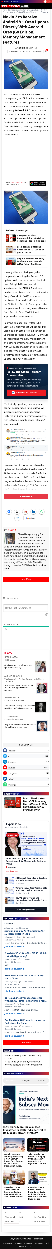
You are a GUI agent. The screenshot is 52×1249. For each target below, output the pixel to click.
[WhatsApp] (41, 511)
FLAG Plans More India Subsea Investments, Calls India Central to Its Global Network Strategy (24, 1129)
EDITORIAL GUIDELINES (23, 1243)
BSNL (21, 1217)
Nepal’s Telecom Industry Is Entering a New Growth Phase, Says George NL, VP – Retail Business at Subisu (13, 1160)
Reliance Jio (9, 1221)
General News (39, 1221)
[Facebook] (9, 511)
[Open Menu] (48, 6)
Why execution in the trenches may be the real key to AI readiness (20, 725)
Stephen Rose (11, 716)
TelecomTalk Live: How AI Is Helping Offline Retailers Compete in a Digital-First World (37, 1159)
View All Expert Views (26, 909)
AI (20, 1221)
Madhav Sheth (11, 697)
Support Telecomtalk (12, 1)
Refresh (9, 923)
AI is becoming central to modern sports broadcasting (18, 666)
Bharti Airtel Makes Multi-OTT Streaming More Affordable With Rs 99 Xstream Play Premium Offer (35, 804)
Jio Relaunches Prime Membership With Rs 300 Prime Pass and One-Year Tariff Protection (24, 999)
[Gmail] (25, 511)
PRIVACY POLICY (26, 1246)
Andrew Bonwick (13, 676)
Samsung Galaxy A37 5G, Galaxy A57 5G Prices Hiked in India (24, 932)
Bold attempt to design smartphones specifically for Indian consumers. (19, 706)
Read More (26, 496)
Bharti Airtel (10, 1217)
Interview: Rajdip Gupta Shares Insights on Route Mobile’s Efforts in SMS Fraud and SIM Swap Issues (37, 1193)
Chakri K (21, 47)
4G (35, 1212)
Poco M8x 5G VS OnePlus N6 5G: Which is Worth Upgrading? (25, 955)
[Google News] (30, 518)
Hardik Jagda (10, 657)
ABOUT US (7, 1243)
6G (6, 1212)
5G (20, 1212)
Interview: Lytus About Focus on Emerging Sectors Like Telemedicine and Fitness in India (13, 1192)
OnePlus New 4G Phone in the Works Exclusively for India (24, 1022)
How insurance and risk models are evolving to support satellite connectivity (18, 687)
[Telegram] (17, 518)
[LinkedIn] (33, 511)
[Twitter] (17, 511)
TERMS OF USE (41, 1243)
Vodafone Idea (40, 1217)
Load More (26, 579)
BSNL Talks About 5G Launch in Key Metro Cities (24, 977)
